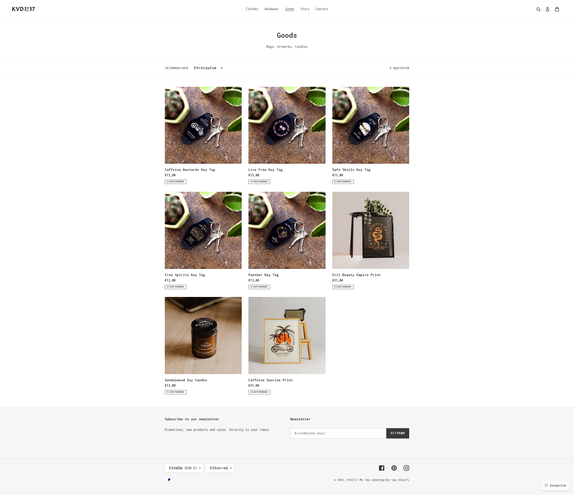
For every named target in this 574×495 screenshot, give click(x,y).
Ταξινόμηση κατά (176, 68)
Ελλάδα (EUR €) (183, 468)
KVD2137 (352, 479)
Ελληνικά (219, 468)
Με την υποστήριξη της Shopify (384, 479)
